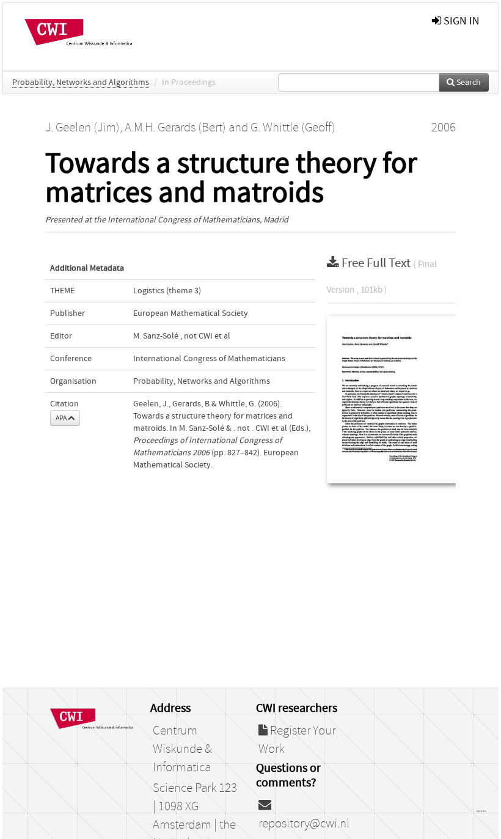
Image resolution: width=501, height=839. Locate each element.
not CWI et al (207, 336)
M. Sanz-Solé (155, 336)
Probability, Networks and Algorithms (80, 82)
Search (468, 82)
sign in (460, 21)
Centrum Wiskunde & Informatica (182, 749)
